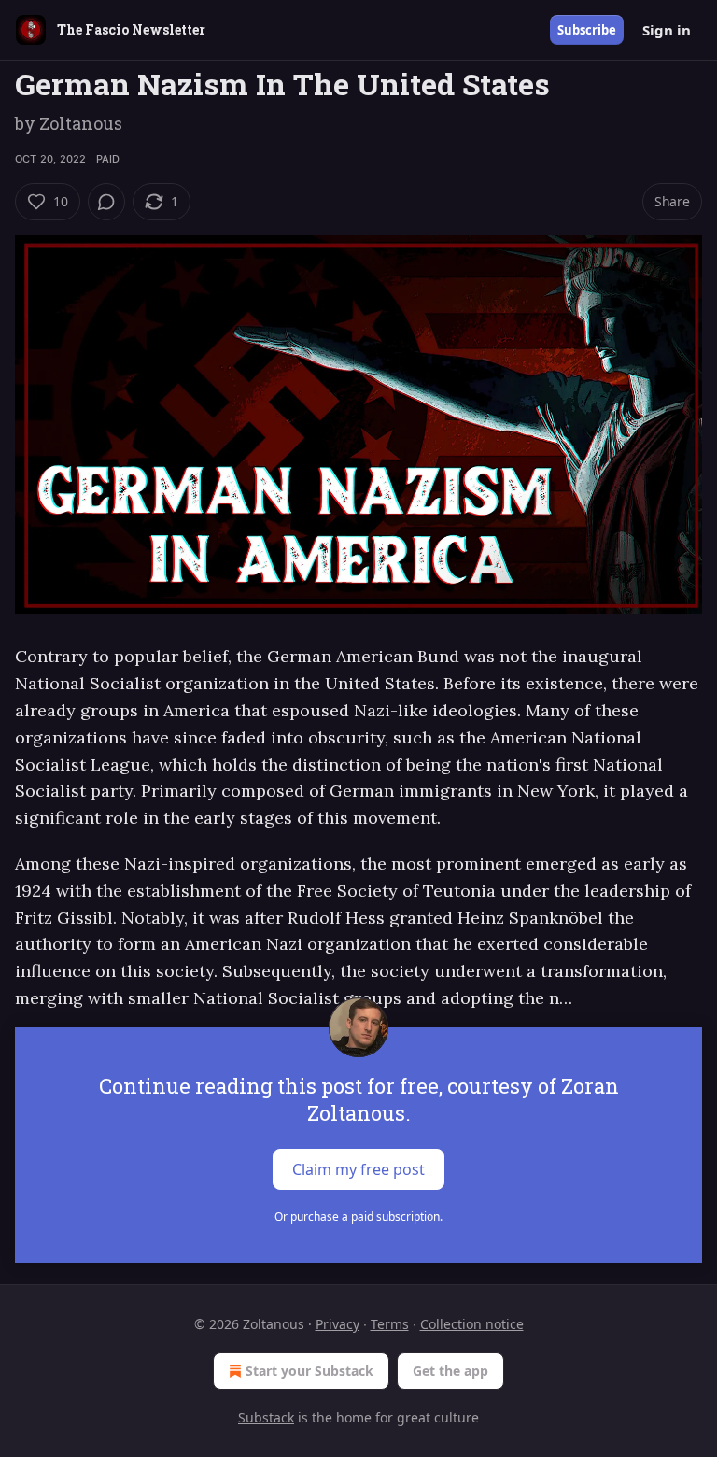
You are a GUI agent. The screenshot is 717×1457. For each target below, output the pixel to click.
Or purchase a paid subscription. (358, 1216)
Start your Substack (309, 1370)
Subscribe (586, 29)
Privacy (337, 1324)
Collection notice (472, 1324)
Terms (390, 1324)
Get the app (450, 1370)
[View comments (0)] (106, 201)
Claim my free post (358, 1169)
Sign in (666, 30)
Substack (266, 1417)
